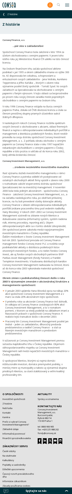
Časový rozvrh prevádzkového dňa (18, 475)
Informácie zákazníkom (14, 481)
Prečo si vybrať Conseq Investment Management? (16, 423)
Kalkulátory (8, 460)
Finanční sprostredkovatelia (17, 438)
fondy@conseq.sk (47, 433)
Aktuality (45, 394)
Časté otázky (9, 451)
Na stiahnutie (9, 455)
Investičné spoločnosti (14, 399)
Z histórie (7, 403)
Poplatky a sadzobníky (14, 464)
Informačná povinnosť (14, 433)
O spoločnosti (13, 394)
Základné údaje (11, 429)
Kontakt (6, 412)
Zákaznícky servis (15, 446)
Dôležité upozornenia (13, 469)
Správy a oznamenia (48, 399)
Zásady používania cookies (16, 485)
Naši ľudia (7, 408)
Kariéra (6, 417)
